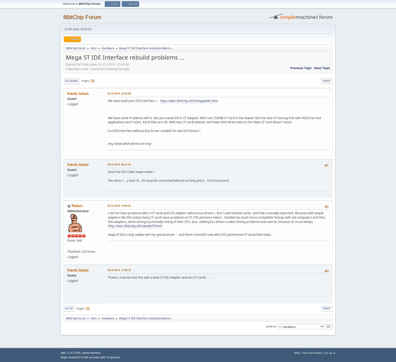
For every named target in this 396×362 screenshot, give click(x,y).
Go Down (71, 81)
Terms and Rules (312, 352)
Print (326, 81)
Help (297, 352)
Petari (77, 205)
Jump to (271, 326)
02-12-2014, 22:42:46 (119, 93)
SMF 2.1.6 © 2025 (70, 352)
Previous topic (301, 68)
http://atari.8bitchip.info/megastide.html (189, 101)
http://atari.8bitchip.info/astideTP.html (135, 226)
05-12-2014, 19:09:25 (119, 205)
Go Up (69, 308)
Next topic (322, 68)
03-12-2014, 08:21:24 (119, 164)
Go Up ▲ (330, 352)
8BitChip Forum (82, 17)
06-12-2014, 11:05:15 (119, 270)
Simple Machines (91, 352)
